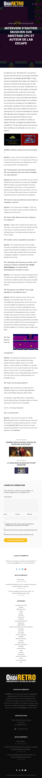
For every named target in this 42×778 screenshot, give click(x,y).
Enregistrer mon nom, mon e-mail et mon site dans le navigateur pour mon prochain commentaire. (19, 524)
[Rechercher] (33, 4)
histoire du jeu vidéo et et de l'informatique (21, 627)
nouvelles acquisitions (21, 644)
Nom (5, 514)
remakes (21, 652)
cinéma (21, 611)
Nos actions (21, 642)
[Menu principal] (36, 4)
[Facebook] (16, 569)
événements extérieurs (21, 621)
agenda (21, 607)
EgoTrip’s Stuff (14, 425)
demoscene (21, 617)
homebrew (21, 629)
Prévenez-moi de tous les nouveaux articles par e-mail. (19, 534)
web (21, 662)
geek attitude (21, 625)
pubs (21, 650)
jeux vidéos (21, 632)
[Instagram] (19, 569)
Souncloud (16, 430)
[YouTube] (25, 569)
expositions (21, 623)
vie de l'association (21, 660)
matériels (21, 636)
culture (21, 613)
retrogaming (21, 654)
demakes (21, 615)
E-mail (18, 514)
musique (21, 640)
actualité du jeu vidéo (21, 605)
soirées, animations (21, 656)
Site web (29, 514)
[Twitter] (22, 569)
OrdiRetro (21, 646)
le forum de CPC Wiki (23, 78)
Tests (21, 658)
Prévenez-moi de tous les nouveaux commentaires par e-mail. (20, 530)
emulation (21, 619)
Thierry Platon (20, 579)
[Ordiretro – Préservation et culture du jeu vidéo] (13, 4)
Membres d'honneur (21, 638)
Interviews (21, 631)
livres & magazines (21, 634)
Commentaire (8, 497)
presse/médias (21, 648)
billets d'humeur (21, 609)
